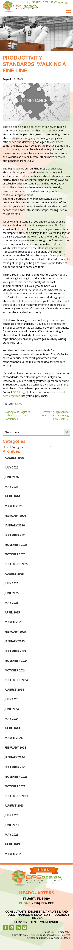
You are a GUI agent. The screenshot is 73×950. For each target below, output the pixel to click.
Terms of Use (48, 931)
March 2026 (13, 506)
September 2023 (16, 796)
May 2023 (11, 835)
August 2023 (14, 805)
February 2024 (15, 747)
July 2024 (11, 699)
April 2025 (12, 612)
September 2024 (16, 680)
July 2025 (11, 583)
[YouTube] (24, 927)
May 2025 (11, 603)
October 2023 (15, 786)
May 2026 (11, 487)
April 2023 (12, 844)
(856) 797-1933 (60, 2)
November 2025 (16, 545)
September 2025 (16, 564)
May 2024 (11, 719)
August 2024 (14, 690)
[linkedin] (18, 927)
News (18, 403)
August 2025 (14, 574)
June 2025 (12, 593)
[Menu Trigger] (68, 10)
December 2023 (15, 767)
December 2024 (15, 651)
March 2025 (13, 622)
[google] (11, 927)
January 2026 (15, 525)
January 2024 (15, 757)
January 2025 (15, 641)
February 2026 (15, 516)
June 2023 (12, 825)
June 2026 (12, 477)
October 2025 (15, 554)
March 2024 (13, 738)
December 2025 (15, 535)
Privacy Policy (63, 931)
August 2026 (14, 458)
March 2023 (13, 854)
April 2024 (12, 728)
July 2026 (11, 467)
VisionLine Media (62, 937)
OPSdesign (19, 392)
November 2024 (16, 661)
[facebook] (5, 927)
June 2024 (12, 709)
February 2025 (15, 632)
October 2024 (15, 670)
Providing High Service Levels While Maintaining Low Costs (54, 415)
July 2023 (11, 815)
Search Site (40, 2)
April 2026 (12, 496)
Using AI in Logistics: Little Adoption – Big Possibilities (17, 415)
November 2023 (16, 777)
